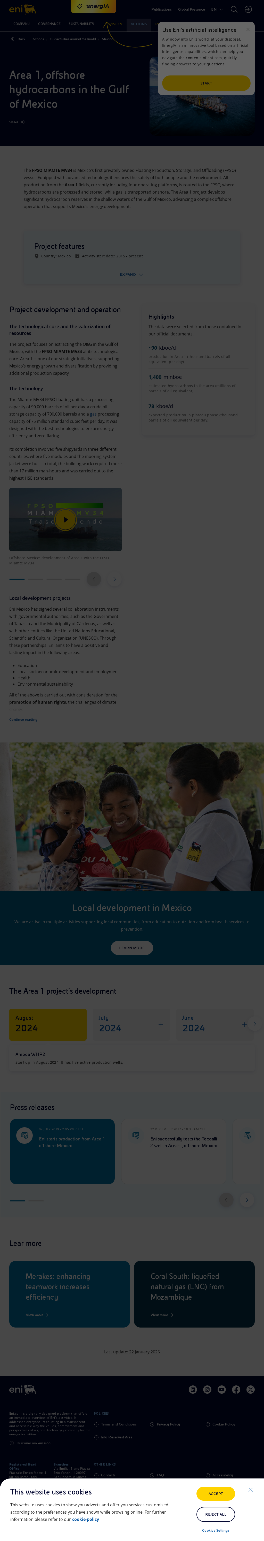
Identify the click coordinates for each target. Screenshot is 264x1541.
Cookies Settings (216, 1530)
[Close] (251, 1490)
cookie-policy (85, 1519)
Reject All (216, 1514)
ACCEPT (216, 1494)
